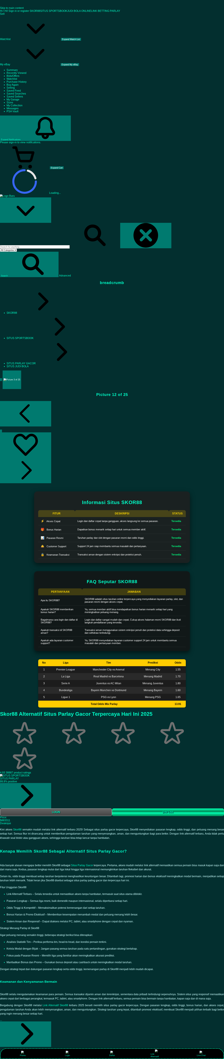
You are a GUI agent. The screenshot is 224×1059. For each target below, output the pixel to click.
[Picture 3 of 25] (12, 380)
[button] (29, 264)
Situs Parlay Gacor (82, 865)
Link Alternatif (155, 1055)
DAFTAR (168, 812)
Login (67, 1055)
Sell (2, 13)
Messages (13, 108)
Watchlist (12, 78)
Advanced (65, 275)
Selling (11, 87)
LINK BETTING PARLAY (105, 11)
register (24, 11)
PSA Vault (12, 111)
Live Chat (201, 1055)
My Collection (14, 105)
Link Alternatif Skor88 (55, 1005)
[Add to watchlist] (25, 445)
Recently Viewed (16, 73)
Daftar (112, 1055)
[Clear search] (145, 235)
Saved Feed (14, 90)
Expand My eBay (70, 64)
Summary (12, 70)
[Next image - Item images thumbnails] (25, 470)
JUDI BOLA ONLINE (79, 11)
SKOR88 (35, 11)
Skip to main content (12, 8)
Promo (23, 1055)
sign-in (13, 142)
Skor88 (17, 829)
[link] (25, 795)
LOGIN (56, 812)
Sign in (13, 11)
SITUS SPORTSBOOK (53, 11)
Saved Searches (16, 93)
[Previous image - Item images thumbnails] (25, 413)
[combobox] (35, 247)
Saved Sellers (15, 96)
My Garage (13, 99)
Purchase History (17, 81)
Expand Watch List (71, 39)
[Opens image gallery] (1, 431)
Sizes (10, 102)
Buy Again (13, 84)
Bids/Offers (13, 75)
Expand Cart (57, 168)
